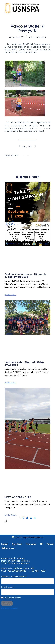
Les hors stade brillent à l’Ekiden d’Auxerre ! (24, 364)
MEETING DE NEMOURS (18, 497)
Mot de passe (7, 587)
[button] (24, 156)
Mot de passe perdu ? (9, 608)
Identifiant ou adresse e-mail (14, 576)
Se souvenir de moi (12, 598)
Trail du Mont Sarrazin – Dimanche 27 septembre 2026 (26, 275)
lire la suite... (10, 294)
